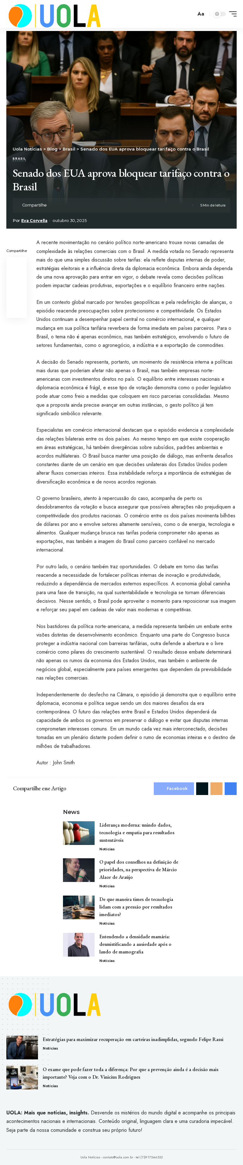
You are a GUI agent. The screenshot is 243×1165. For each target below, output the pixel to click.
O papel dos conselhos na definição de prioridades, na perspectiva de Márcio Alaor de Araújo (138, 869)
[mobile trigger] (231, 13)
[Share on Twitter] (63, 205)
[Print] (82, 205)
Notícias (107, 849)
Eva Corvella (34, 220)
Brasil (19, 159)
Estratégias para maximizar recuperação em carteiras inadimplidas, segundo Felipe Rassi (133, 1039)
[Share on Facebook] (53, 205)
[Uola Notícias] (53, 14)
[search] (190, 14)
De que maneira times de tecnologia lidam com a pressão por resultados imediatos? (136, 907)
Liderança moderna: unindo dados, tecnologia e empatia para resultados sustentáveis (136, 832)
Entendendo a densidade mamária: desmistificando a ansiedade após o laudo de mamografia (135, 944)
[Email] (73, 205)
